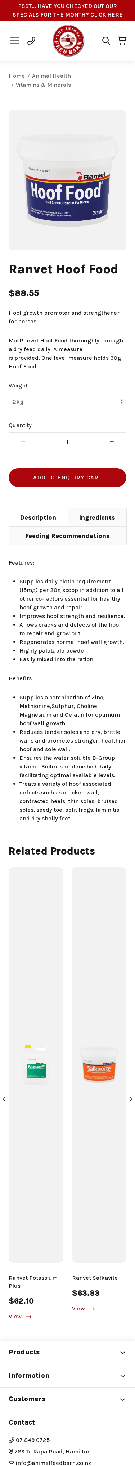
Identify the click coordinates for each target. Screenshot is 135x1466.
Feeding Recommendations (68, 535)
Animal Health (51, 75)
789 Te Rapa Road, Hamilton (52, 1451)
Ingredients (97, 517)
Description (38, 517)
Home (17, 75)
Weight (18, 385)
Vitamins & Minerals (43, 84)
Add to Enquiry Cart (67, 477)
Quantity (20, 425)
